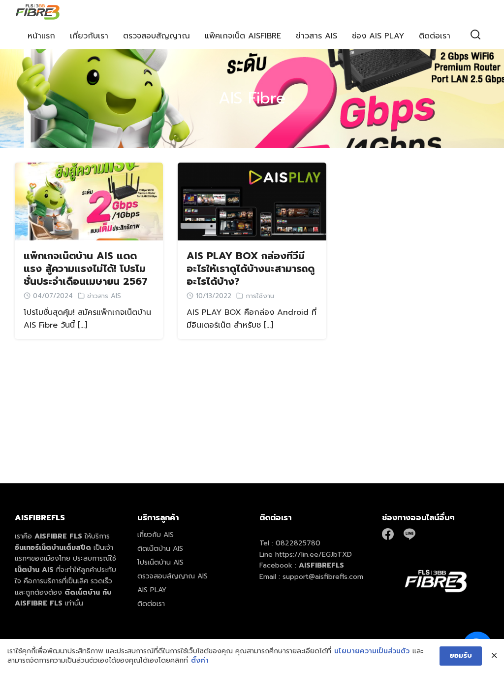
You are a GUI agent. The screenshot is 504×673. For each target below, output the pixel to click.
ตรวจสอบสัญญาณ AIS (172, 576)
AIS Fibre (252, 98)
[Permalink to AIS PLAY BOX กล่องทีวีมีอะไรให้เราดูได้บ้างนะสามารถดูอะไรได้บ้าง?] (252, 201)
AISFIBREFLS (321, 565)
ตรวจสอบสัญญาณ (156, 36)
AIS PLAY (151, 590)
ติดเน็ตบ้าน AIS (160, 548)
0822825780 (298, 543)
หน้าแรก (41, 36)
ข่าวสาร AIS (316, 36)
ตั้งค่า (200, 661)
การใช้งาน (260, 296)
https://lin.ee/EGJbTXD (313, 554)
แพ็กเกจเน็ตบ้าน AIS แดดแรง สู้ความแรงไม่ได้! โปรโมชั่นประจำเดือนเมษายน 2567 (86, 268)
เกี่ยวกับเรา (89, 36)
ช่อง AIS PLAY (378, 36)
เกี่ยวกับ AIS (155, 535)
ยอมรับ (460, 655)
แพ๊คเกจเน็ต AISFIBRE (243, 36)
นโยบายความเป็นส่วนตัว (372, 651)
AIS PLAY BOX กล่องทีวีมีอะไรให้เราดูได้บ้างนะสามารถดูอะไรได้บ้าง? (251, 268)
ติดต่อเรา (434, 36)
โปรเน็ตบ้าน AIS (160, 562)
